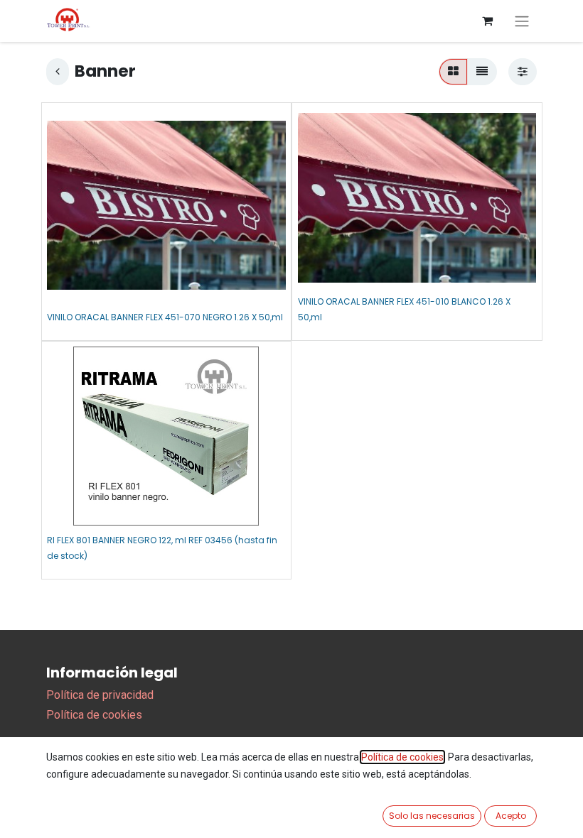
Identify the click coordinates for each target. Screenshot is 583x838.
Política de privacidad (100, 695)
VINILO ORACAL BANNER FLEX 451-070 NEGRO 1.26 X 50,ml (165, 317)
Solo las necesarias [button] (432, 816)
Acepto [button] (511, 816)
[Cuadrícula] (453, 71)
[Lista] (482, 71)
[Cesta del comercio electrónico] (487, 20)
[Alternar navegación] (522, 21)
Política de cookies (94, 715)
